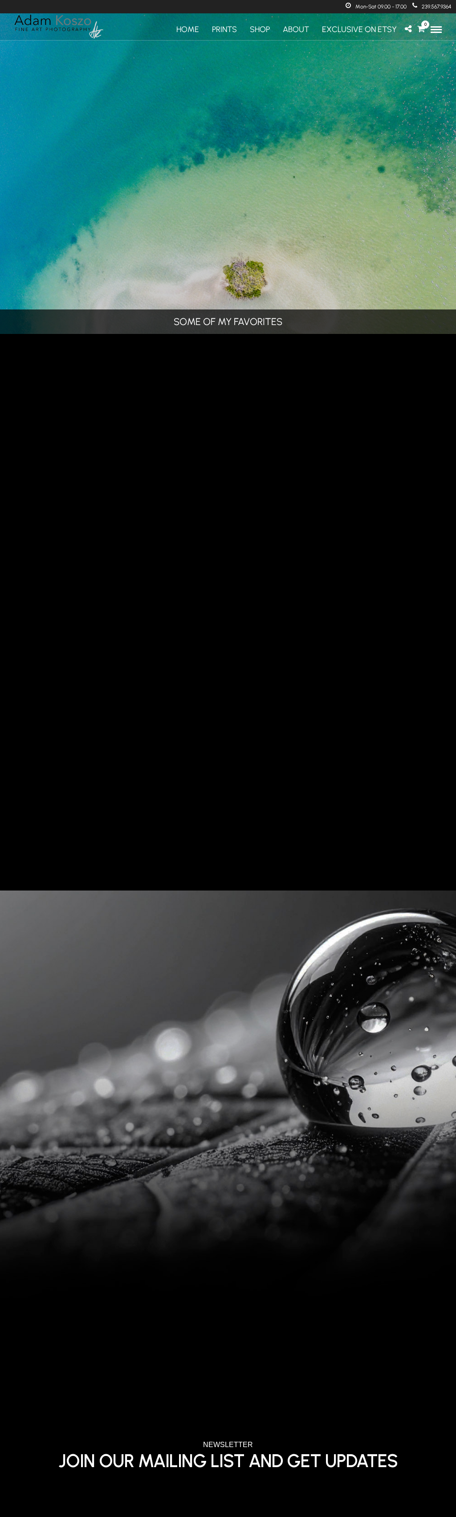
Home (187, 29)
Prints (224, 29)
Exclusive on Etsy (359, 29)
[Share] (408, 29)
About (296, 29)
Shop (260, 29)
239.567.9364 (437, 7)
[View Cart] (421, 29)
